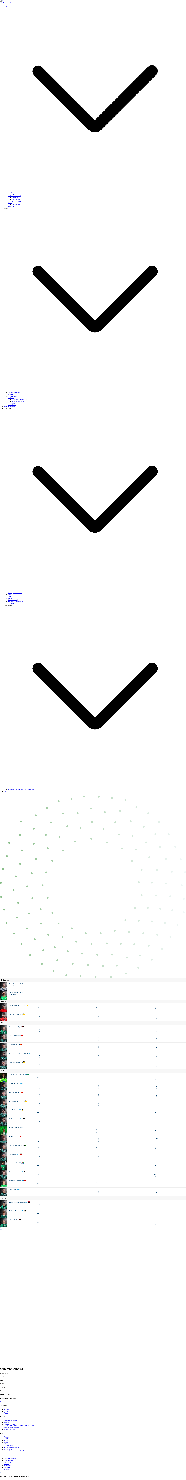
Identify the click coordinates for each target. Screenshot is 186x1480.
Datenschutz (7, 1462)
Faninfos (6, 1437)
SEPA (13, 403)
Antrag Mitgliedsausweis (19, 399)
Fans (9, 596)
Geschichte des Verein (14, 392)
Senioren (6, 1409)
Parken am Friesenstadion (15, 601)
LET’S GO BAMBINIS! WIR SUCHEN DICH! (19, 1426)
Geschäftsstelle (12, 396)
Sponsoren (7, 1442)
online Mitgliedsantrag (18, 401)
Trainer (14, 194)
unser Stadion (12, 405)
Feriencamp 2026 (9, 1429)
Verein (6, 1439)
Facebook (7, 1467)
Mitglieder (11, 398)
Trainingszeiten (8, 1460)
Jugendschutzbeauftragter (11, 1427)
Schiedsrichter (12, 206)
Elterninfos (15, 197)
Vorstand (10, 394)
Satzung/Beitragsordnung (11, 1447)
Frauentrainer (16, 204)
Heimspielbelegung (10, 1458)
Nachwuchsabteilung (14, 196)
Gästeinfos (11, 603)
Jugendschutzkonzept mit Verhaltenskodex (21, 789)
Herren (10, 192)
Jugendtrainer (16, 199)
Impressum (7, 1465)
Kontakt (6, 1464)
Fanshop (10, 594)
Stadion (10, 598)
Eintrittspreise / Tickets (15, 593)
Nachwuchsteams (17, 201)
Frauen (10, 203)
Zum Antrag (3, 1402)
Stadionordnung (13, 600)
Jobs (5, 1444)
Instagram (7, 1469)
